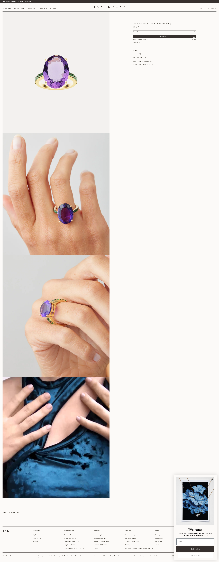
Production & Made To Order (74, 548)
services (97, 531)
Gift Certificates (130, 538)
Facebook (159, 538)
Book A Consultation (101, 541)
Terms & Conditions (132, 541)
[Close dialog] (212, 480)
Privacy (127, 545)
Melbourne (37, 538)
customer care (69, 531)
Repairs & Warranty (100, 545)
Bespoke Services (100, 538)
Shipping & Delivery (70, 538)
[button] (7, 9)
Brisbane (36, 541)
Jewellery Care (99, 535)
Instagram (158, 535)
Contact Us (68, 535)
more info (128, 531)
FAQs (96, 548)
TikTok (157, 545)
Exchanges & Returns (71, 541)
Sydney (35, 535)
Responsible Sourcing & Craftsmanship (139, 548)
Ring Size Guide (69, 545)
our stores (36, 531)
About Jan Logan (131, 535)
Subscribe (195, 549)
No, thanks (195, 555)
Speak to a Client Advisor (143, 64)
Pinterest (158, 541)
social (157, 531)
